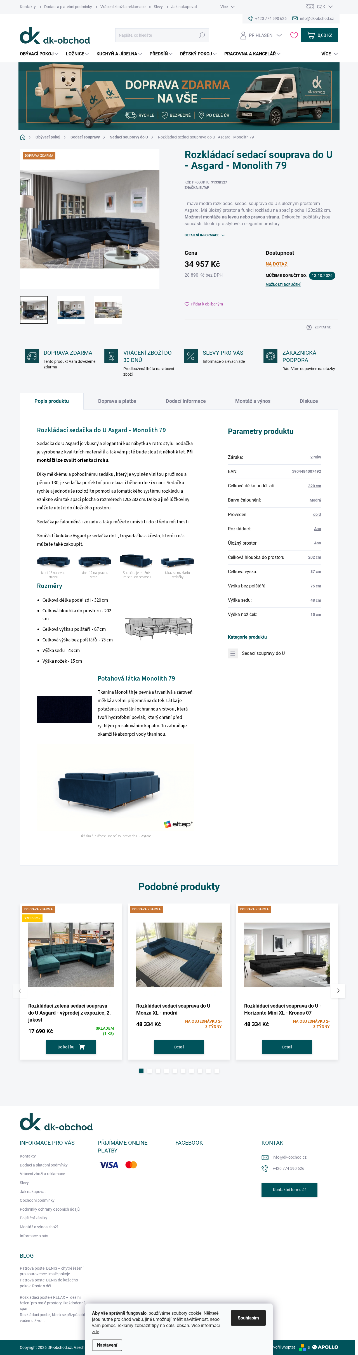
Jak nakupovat (184, 6)
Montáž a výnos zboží (39, 1227)
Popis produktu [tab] (51, 401)
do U (317, 514)
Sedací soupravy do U (263, 653)
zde (95, 1331)
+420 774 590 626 (288, 1168)
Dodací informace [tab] (186, 401)
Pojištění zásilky (33, 1218)
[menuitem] (40, 54)
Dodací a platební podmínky (68, 6)
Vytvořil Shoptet (281, 1347)
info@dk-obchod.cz (290, 1157)
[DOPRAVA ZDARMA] (179, 955)
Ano (317, 528)
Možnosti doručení (283, 285)
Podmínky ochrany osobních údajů (50, 1209)
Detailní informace (202, 235)
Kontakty (28, 6)
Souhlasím (248, 1318)
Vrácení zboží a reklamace (122, 6)
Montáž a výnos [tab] (252, 401)
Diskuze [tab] (309, 401)
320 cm (314, 486)
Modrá (315, 500)
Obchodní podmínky (37, 1200)
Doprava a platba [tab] (117, 401)
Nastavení (107, 1345)
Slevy (158, 6)
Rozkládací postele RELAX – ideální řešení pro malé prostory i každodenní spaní (52, 1303)
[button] (141, 1070)
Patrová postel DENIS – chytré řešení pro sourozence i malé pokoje (51, 1271)
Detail (179, 1047)
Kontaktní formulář (289, 1189)
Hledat (202, 35)
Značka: (197, 188)
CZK (321, 7)
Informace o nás (34, 1236)
